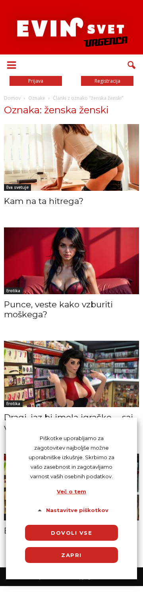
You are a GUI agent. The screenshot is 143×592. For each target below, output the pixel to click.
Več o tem (71, 491)
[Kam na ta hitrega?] (71, 157)
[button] (132, 65)
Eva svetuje (17, 187)
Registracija (107, 81)
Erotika (13, 290)
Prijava (35, 81)
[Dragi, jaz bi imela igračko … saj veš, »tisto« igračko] (71, 374)
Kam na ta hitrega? (43, 201)
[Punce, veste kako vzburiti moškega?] (71, 260)
